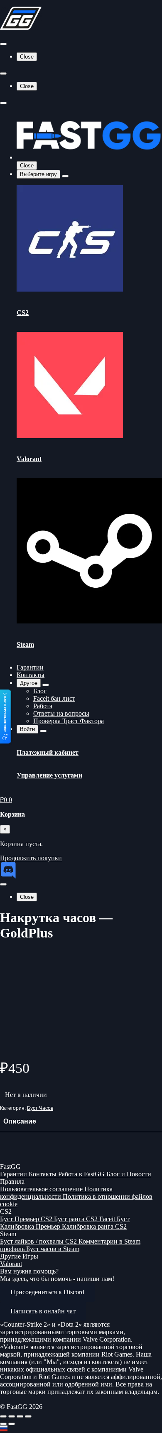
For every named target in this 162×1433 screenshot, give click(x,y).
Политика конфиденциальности (56, 1192)
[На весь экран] (11, 1416)
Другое (28, 683)
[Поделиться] (20, 1416)
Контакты (30, 674)
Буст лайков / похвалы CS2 (39, 1241)
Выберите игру (38, 174)
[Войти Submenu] (43, 731)
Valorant (11, 1263)
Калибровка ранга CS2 (94, 1226)
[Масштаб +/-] (3, 1416)
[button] (5, 716)
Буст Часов (40, 1108)
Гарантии (30, 667)
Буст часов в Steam (52, 1248)
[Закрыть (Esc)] (28, 1416)
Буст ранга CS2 (76, 1218)
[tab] (19, 1121)
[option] (81, 1429)
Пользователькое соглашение (42, 1189)
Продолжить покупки (31, 857)
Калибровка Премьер (31, 1226)
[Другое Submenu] (45, 685)
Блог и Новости (128, 1174)
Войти (27, 729)
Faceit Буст (114, 1218)
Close (27, 57)
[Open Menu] (3, 44)
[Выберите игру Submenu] (65, 176)
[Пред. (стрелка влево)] (3, 1424)
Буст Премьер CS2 (27, 1218)
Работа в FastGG (82, 1174)
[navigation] (81, 1429)
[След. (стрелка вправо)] (11, 1424)
